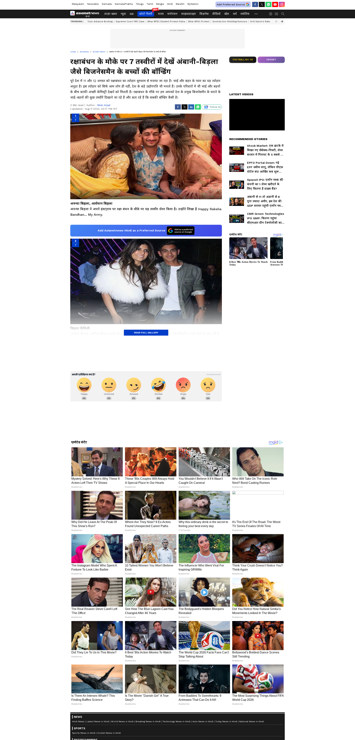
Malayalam (78, 4)
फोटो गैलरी (145, 14)
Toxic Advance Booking (100, 21)
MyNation (192, 4)
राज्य (161, 14)
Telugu (140, 4)
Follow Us (215, 107)
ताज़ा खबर (110, 14)
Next (282, 21)
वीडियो (216, 14)
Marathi (180, 4)
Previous (276, 21)
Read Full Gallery (146, 332)
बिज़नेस (204, 14)
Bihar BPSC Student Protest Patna (166, 21)
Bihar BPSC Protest (198, 21)
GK (132, 14)
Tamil (150, 4)
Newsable (93, 4)
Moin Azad (103, 105)
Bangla (160, 4)
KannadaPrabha (124, 4)
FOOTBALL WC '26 (243, 59)
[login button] (271, 13)
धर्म (235, 14)
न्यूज (123, 14)
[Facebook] (255, 4)
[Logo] (86, 14)
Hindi (170, 4)
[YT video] (275, 4)
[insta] (282, 4)
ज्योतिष (244, 14)
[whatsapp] (268, 4)
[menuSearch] (282, 13)
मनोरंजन (172, 14)
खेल (226, 14)
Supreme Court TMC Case (130, 21)
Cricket (271, 59)
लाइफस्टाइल (188, 14)
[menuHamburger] (276, 14)
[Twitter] (262, 4)
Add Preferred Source (231, 4)
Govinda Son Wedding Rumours (229, 21)
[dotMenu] (256, 14)
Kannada (107, 4)
